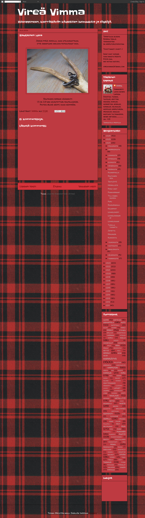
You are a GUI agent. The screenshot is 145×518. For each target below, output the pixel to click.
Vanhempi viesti (87, 186)
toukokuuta (113, 242)
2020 (108, 273)
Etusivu (57, 186)
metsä (112, 401)
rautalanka (120, 439)
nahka (115, 406)
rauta (106, 439)
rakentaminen (116, 437)
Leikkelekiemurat (114, 216)
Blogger (93, 513)
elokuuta (112, 162)
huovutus (122, 343)
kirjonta (107, 365)
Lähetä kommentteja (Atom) (61, 193)
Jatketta (111, 230)
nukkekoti (108, 413)
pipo (111, 429)
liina (105, 393)
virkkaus (111, 469)
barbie (114, 328)
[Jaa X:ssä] (60, 111)
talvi (124, 457)
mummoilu (107, 403)
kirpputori (113, 367)
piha (123, 426)
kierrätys (110, 358)
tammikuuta (113, 258)
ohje (124, 413)
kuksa (105, 378)
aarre (106, 320)
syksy (112, 457)
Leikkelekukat (113, 221)
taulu (110, 459)
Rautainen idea (112, 177)
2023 (108, 263)
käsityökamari (109, 383)
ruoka (120, 447)
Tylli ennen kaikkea (112, 197)
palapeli (106, 424)
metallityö (120, 398)
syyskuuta (112, 158)
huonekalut (108, 343)
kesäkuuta (113, 169)
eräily (110, 330)
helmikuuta (113, 255)
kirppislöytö (121, 365)
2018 (108, 280)
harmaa (110, 335)
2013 (108, 298)
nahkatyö (106, 409)
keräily (107, 352)
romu (113, 444)
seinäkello (122, 449)
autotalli (115, 325)
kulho (117, 378)
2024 (108, 143)
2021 (108, 270)
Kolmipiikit (112, 208)
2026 (108, 136)
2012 (108, 302)
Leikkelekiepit (113, 212)
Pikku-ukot (112, 189)
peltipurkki (107, 426)
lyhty (123, 393)
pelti (118, 423)
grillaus (110, 333)
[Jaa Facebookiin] (62, 111)
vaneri (123, 467)
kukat (119, 375)
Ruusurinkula (114, 205)
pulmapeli (107, 432)
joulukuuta (113, 146)
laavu (105, 388)
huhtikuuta (113, 245)
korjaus (107, 372)
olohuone (114, 416)
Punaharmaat (114, 192)
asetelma (117, 320)
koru (123, 372)
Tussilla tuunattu (112, 226)
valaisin (111, 467)
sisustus (122, 452)
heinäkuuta (113, 165)
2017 (108, 284)
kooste (120, 370)
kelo (118, 350)
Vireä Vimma (51, 12)
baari (105, 328)
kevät (105, 355)
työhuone (110, 465)
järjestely (118, 348)
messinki (106, 398)
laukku (106, 390)
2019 (108, 277)
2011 (108, 305)
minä (121, 401)
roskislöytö (108, 447)
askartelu (108, 322)
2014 (108, 294)
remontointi (112, 442)
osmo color (114, 421)
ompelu (106, 418)
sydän (123, 454)
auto (123, 322)
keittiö (106, 350)
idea (118, 345)
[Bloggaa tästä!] (58, 111)
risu (124, 442)
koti (110, 375)
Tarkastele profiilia (112, 122)
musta (122, 403)
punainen (121, 431)
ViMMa (119, 86)
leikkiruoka (118, 390)
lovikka (114, 393)
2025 (108, 139)
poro (119, 429)
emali (123, 327)
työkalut (122, 464)
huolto (116, 340)
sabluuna (107, 449)
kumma (118, 380)
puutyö (122, 434)
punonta (112, 434)
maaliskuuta (113, 249)
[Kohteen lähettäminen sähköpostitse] (55, 111)
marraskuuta (114, 149)
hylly (109, 345)
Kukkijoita (112, 237)
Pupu (110, 201)
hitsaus (123, 335)
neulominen (121, 408)
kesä (119, 353)
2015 (108, 291)
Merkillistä (113, 185)
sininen (110, 452)
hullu (123, 337)
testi (120, 460)
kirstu (105, 370)
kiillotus (117, 362)
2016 (108, 287)
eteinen (122, 330)
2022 (108, 266)
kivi (112, 370)
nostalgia (115, 411)
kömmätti (106, 385)
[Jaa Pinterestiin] (64, 111)
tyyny (123, 462)
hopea (110, 337)
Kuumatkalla (113, 172)
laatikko (119, 385)
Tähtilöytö (112, 181)
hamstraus (121, 333)
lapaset (117, 388)
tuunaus (107, 462)
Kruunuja (112, 234)
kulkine (106, 380)
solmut (111, 454)
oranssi (122, 418)
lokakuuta (113, 155)
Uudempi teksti (27, 186)
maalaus (114, 395)
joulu (105, 348)
